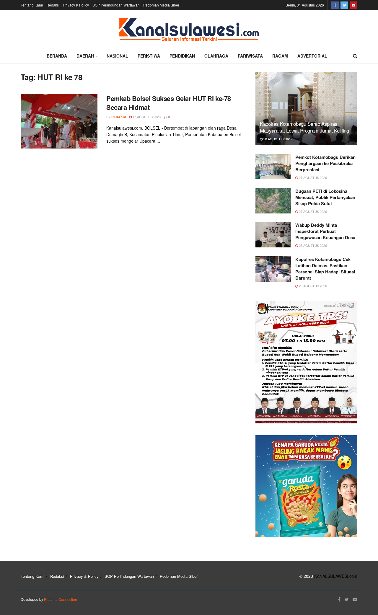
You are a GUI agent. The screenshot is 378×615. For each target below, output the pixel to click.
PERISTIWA (149, 56)
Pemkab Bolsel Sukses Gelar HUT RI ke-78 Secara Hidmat (168, 103)
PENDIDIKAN (182, 56)
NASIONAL (117, 56)
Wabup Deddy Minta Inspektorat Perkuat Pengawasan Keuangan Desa (325, 231)
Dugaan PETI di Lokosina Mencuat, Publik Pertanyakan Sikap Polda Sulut (325, 197)
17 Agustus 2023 (146, 116)
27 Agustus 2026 (312, 177)
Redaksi (53, 4)
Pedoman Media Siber (161, 4)
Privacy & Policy (76, 4)
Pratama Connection (60, 599)
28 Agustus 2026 (277, 138)
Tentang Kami (32, 4)
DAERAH (85, 56)
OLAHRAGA (216, 56)
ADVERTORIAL (312, 56)
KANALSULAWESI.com (335, 576)
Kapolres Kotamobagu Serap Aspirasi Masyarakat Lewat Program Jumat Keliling (304, 127)
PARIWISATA (250, 56)
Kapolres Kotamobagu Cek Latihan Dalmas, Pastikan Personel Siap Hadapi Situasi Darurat (325, 268)
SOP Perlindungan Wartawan (116, 4)
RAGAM (280, 56)
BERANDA (57, 56)
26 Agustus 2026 (312, 245)
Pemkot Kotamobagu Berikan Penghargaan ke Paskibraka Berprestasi (325, 163)
